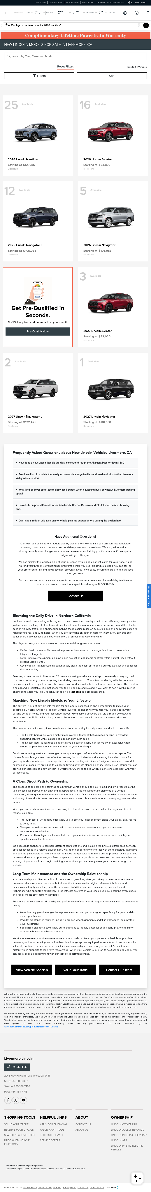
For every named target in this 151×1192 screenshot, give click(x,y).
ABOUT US (82, 1129)
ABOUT (82, 1117)
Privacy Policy (30, 1187)
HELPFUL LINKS (53, 1117)
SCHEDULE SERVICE (52, 1135)
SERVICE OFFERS (50, 1140)
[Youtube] (23, 1100)
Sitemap (57, 1187)
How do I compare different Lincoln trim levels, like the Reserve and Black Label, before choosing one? (72, 507)
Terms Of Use (45, 1187)
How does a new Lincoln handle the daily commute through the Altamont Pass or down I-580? (72, 462)
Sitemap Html (69, 1187)
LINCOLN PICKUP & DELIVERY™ (129, 1135)
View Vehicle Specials (32, 970)
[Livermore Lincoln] (14, 12)
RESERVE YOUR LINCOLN (19, 1129)
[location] (98, 2)
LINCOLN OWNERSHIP (124, 1124)
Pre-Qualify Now (38, 331)
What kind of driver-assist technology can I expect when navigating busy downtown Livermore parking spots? (75, 491)
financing (39, 835)
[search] (148, 13)
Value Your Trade (75, 970)
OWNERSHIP (122, 1117)
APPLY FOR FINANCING (53, 1124)
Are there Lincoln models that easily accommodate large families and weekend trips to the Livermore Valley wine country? (74, 476)
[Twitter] (15, 1100)
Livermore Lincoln (13, 1187)
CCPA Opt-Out (97, 1187)
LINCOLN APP (119, 1140)
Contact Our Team (119, 970)
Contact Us (75, 596)
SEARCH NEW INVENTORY (19, 1135)
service (75, 887)
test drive (76, 691)
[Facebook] (8, 1100)
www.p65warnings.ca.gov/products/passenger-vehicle (31, 1026)
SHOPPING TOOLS (19, 1117)
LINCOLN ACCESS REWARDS (127, 1129)
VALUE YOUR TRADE (16, 1124)
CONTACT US (83, 1124)
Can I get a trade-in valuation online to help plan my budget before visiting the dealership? (70, 520)
